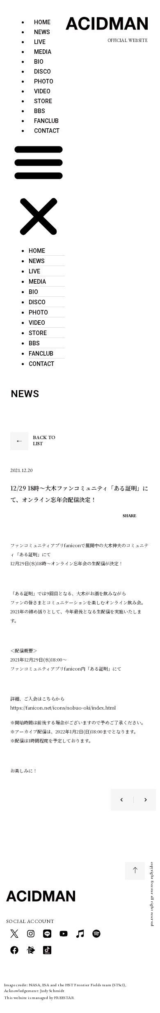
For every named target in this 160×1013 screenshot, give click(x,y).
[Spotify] (96, 933)
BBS (34, 343)
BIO (33, 292)
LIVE (34, 271)
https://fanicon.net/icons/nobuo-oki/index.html (63, 707)
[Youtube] (63, 933)
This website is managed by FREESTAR (39, 997)
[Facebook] (14, 950)
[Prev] (126, 800)
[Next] (140, 800)
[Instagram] (31, 933)
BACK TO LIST (44, 440)
